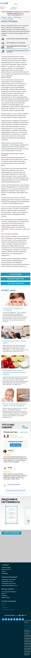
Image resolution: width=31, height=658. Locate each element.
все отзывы (25, 427)
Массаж (4, 593)
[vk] (3, 619)
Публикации (5, 573)
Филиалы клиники (6, 567)
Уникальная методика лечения (15, 278)
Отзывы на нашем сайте (8, 609)
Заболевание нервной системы (9, 585)
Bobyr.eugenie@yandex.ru (15, 15)
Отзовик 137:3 (5, 607)
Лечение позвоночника (15, 274)
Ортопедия (4, 595)
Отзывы (4, 571)
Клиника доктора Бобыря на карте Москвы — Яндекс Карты (15, 493)
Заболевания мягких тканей (9, 583)
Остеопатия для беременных (9, 591)
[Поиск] (11, 4)
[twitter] (8, 619)
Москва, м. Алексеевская (11, 533)
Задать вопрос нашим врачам (15, 283)
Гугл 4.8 (3, 605)
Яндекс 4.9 (4, 603)
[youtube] (5, 619)
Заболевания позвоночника (8, 579)
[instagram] (17, 619)
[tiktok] (11, 619)
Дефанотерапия (6, 597)
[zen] (20, 619)
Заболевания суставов (7, 581)
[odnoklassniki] (14, 619)
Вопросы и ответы (6, 569)
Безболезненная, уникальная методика (17, 38)
